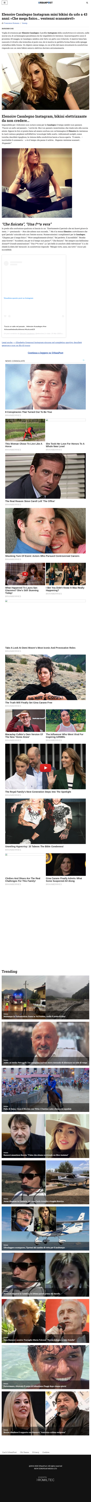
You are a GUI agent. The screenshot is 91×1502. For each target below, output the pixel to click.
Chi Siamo (24, 1452)
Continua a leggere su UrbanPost (45, 352)
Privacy (35, 1452)
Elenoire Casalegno (27, 333)
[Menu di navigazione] (4, 3)
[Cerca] (87, 3)
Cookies (45, 1452)
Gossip (24, 23)
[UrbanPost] (45, 3)
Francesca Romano (11, 23)
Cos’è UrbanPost (9, 1452)
